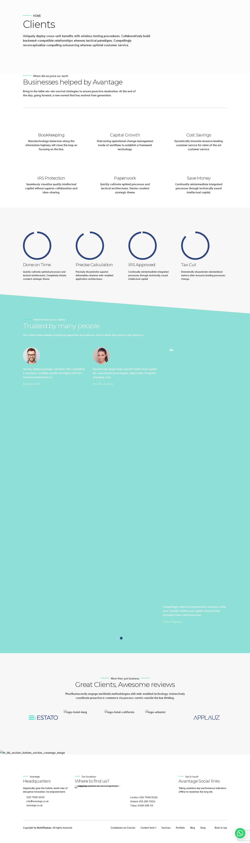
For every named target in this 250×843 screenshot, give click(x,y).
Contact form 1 (148, 827)
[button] (14, 717)
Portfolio (180, 827)
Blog (192, 827)
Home (37, 15)
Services (166, 827)
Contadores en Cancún (123, 827)
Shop (203, 827)
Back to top (221, 827)
